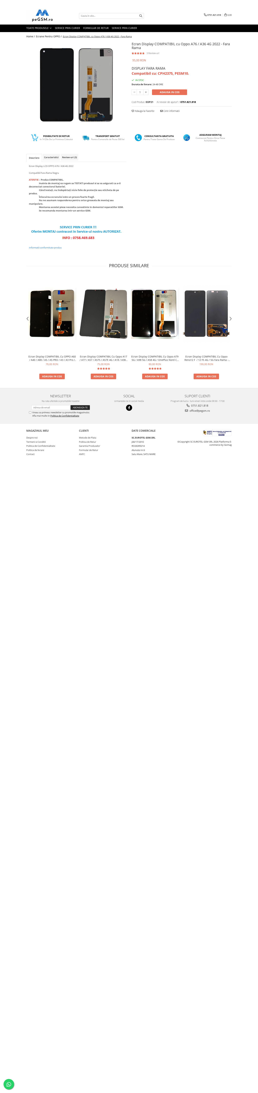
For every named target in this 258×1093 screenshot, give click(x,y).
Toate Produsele (37, 28)
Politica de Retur (87, 441)
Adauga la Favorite (144, 111)
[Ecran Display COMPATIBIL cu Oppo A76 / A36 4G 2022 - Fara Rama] (76, 85)
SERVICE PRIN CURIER (67, 28)
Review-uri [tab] (69, 157)
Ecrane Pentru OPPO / (49, 36)
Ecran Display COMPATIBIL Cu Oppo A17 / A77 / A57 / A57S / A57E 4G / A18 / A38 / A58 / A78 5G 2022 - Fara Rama (103, 358)
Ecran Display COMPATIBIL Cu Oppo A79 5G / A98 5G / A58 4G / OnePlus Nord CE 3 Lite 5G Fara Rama (154, 358)
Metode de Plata (87, 437)
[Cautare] (141, 16)
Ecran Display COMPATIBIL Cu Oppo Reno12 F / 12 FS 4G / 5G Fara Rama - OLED (206, 358)
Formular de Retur (96, 28)
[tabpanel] (76, 85)
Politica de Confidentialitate (64, 415)
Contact (30, 454)
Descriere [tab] (34, 157)
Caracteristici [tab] (51, 157)
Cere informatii (171, 111)
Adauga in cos (170, 92)
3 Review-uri (153, 53)
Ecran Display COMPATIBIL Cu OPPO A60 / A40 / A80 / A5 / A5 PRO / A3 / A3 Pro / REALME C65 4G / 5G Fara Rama (52, 358)
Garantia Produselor (89, 445)
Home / (30, 36)
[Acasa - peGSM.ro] (43, 16)
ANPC (82, 454)
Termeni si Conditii (36, 441)
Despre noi (32, 437)
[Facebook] (129, 408)
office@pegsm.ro (199, 410)
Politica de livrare (35, 450)
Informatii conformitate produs (45, 247)
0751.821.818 (199, 405)
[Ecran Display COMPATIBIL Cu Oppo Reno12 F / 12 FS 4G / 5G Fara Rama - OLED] (206, 314)
